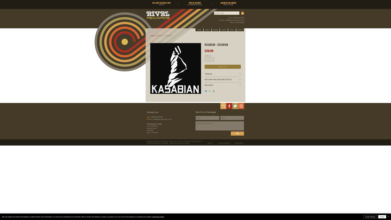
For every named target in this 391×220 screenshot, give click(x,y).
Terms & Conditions (224, 143)
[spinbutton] (209, 59)
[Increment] (212, 59)
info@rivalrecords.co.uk (234, 20)
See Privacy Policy (158, 217)
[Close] (388, 216)
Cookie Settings (370, 217)
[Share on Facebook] (206, 91)
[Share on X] (214, 91)
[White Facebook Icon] (229, 106)
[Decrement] (206, 59)
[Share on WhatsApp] (210, 91)
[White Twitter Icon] (235, 106)
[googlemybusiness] (223, 106)
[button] (242, 13)
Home (152, 36)
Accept (382, 217)
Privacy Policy (239, 143)
